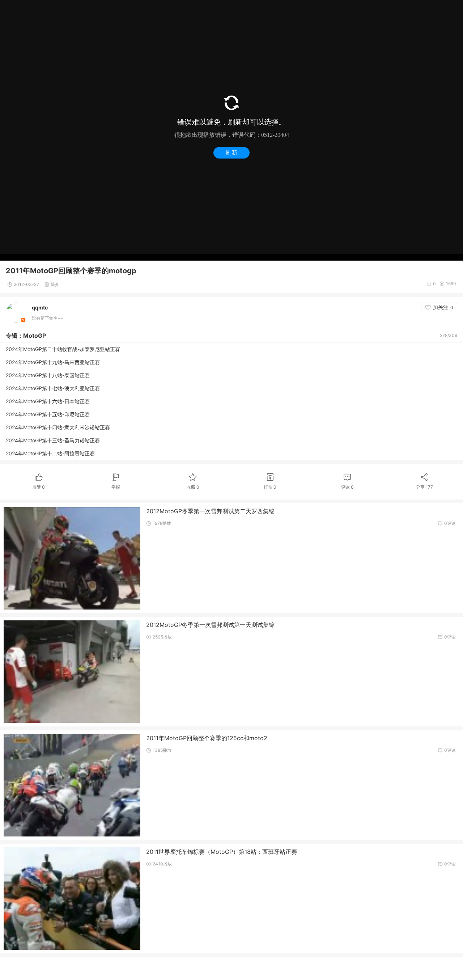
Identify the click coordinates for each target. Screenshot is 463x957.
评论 (347, 487)
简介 (55, 284)
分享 (424, 487)
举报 (115, 487)
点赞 (38, 487)
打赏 (270, 487)
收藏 (193, 487)
